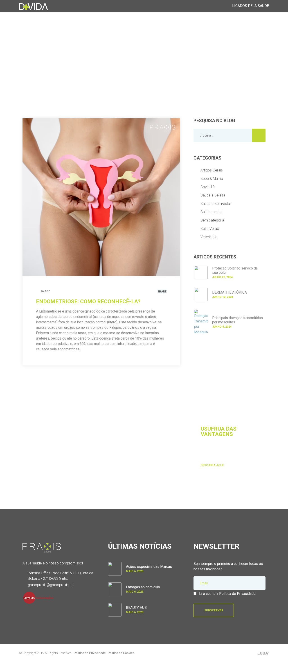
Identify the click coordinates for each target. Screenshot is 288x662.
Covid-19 (207, 187)
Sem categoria (212, 220)
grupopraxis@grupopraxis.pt (50, 585)
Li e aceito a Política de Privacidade (227, 593)
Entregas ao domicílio (143, 587)
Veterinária (208, 237)
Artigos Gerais (211, 170)
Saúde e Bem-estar (215, 203)
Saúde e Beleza (212, 195)
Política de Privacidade (90, 653)
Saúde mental (211, 212)
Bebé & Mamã (211, 178)
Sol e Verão (209, 228)
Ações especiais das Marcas (149, 566)
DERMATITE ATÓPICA (229, 292)
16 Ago (45, 291)
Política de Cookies (121, 653)
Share (161, 291)
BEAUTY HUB (136, 607)
